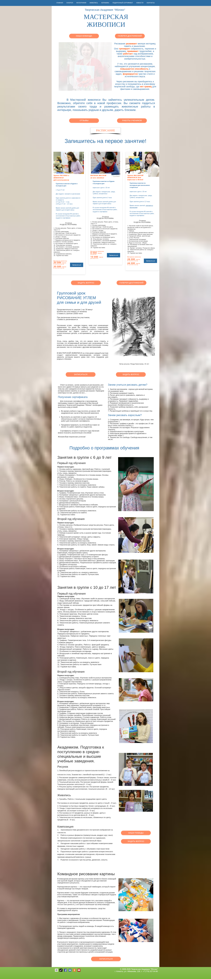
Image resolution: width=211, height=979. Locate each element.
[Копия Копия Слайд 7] (84, 87)
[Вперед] (109, 66)
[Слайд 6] (96, 87)
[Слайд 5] (89, 87)
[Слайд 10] (76, 87)
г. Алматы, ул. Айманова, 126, (128, 971)
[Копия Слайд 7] (94, 87)
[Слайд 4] (73, 87)
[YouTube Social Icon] (78, 970)
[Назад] (62, 66)
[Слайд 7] (91, 87)
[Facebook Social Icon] (65, 970)
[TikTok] (60, 970)
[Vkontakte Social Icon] (69, 970)
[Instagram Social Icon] (56, 970)
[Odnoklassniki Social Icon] (74, 970)
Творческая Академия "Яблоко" (144, 969)
